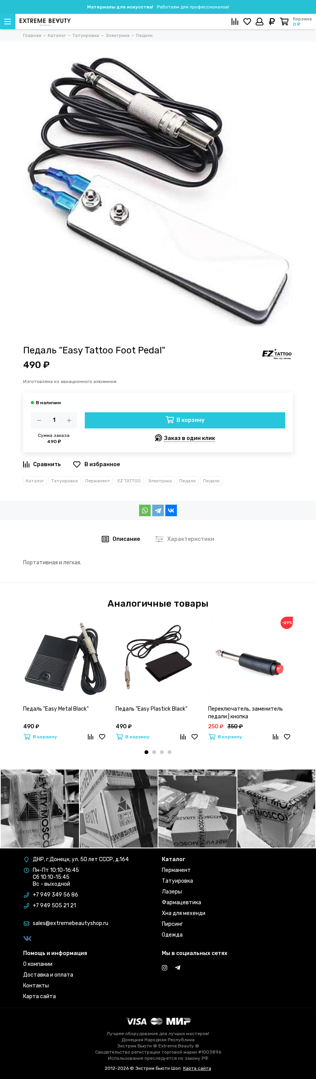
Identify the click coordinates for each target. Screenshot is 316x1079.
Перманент (97, 480)
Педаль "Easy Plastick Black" (151, 709)
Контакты (36, 985)
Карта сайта (39, 996)
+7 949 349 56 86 (55, 895)
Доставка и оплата (48, 975)
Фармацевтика (181, 902)
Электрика (160, 480)
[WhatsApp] (145, 510)
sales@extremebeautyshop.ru (70, 923)
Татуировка (64, 480)
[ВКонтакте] (171, 510)
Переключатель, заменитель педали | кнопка (245, 713)
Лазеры (172, 891)
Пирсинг (172, 924)
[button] (146, 752)
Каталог (35, 480)
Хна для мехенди (183, 913)
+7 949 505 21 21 (54, 905)
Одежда (172, 935)
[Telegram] (158, 510)
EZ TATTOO (129, 480)
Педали (187, 480)
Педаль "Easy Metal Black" (56, 709)
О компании (37, 964)
